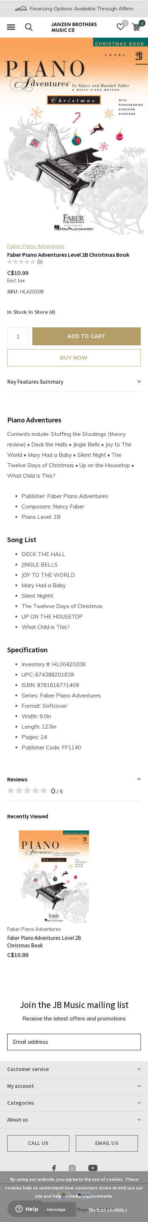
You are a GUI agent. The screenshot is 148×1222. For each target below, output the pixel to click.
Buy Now (74, 357)
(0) (40, 262)
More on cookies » (108, 1209)
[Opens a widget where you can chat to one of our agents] (27, 1209)
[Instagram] (72, 1168)
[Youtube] (92, 1168)
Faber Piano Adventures (35, 246)
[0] (136, 27)
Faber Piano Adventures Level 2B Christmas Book (44, 941)
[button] (11, 27)
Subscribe (119, 1041)
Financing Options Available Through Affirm (80, 8)
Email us (106, 1143)
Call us (38, 1143)
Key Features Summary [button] (35, 381)
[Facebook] (54, 1168)
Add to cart (86, 336)
